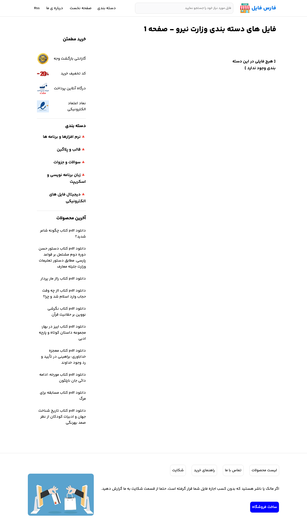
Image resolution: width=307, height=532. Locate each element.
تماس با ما (233, 470)
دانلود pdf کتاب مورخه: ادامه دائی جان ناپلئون (62, 378)
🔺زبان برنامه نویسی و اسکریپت (66, 178)
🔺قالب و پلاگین (71, 149)
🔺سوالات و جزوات (69, 162)
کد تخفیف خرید (73, 74)
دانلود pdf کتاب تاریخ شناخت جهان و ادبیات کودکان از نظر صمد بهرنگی (62, 417)
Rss (37, 8)
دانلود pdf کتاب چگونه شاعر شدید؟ (63, 234)
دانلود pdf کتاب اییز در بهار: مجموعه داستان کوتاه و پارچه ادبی (62, 333)
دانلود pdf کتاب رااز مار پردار (63, 279)
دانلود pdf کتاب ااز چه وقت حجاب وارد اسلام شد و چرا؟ (64, 294)
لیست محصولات (264, 470)
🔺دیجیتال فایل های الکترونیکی (67, 198)
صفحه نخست (81, 8)
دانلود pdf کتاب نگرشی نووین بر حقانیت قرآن (66, 312)
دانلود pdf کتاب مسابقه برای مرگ (63, 396)
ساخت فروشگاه (264, 507)
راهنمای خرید (204, 470)
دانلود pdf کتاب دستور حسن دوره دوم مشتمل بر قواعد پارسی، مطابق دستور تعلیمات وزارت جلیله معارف (62, 258)
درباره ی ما (54, 8)
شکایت (178, 470)
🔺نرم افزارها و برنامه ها (64, 137)
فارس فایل (264, 8)
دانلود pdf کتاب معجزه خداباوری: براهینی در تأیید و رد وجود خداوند (63, 357)
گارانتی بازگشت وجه (70, 59)
